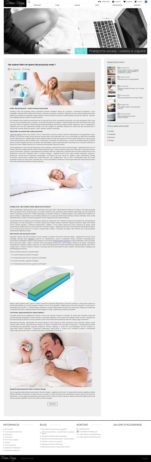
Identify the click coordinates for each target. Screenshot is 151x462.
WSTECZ (52, 404)
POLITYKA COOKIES (11, 440)
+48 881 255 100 (84, 429)
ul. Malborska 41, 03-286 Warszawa (89, 434)
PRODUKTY (37, 5)
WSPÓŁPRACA (117, 5)
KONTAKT (137, 5)
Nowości (112, 137)
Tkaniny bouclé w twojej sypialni (128, 79)
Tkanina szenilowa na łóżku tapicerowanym (126, 116)
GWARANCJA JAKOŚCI (12, 450)
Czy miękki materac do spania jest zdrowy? (129, 107)
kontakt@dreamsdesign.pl (88, 431)
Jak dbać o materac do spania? (51, 441)
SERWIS (7, 442)
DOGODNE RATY (10, 445)
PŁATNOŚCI (9, 437)
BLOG (97, 5)
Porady (27, 69)
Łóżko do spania (15, 134)
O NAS (57, 5)
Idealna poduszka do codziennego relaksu (55, 447)
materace (31, 239)
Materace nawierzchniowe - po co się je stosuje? (131, 89)
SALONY (77, 5)
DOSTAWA (8, 434)
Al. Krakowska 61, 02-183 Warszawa (89, 437)
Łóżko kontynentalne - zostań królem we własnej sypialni (57, 432)
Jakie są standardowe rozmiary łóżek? (130, 97)
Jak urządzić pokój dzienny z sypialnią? (54, 429)
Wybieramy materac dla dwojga (52, 444)
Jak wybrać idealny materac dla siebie (54, 436)
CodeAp (145, 458)
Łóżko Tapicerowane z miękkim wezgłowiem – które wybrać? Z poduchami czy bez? (128, 71)
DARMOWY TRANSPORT (13, 448)
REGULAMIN (9, 429)
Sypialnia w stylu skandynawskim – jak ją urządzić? (57, 439)
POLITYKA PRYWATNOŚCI (13, 432)
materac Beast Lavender (61, 240)
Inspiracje (112, 134)
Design (111, 140)
